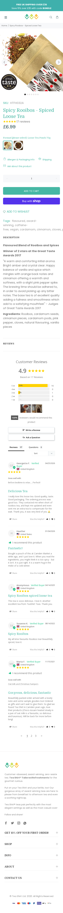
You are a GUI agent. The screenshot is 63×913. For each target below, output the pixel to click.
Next (58, 62)
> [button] (41, 736)
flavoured (18, 221)
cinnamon (44, 229)
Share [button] (14, 519)
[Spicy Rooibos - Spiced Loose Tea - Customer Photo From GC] (25, 408)
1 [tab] (25, 94)
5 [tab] (33, 94)
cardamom (27, 229)
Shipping (47, 159)
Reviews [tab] (14, 447)
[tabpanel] (31, 59)
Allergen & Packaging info (21, 159)
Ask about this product (19, 166)
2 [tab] (27, 94)
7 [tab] (38, 94)
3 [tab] (29, 94)
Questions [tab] (33, 447)
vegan (14, 229)
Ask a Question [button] (33, 437)
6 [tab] (36, 94)
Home (4, 25)
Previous (4, 62)
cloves (56, 229)
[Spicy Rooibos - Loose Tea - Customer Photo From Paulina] (37, 408)
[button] (48, 519)
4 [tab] (31, 94)
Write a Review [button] (33, 430)
